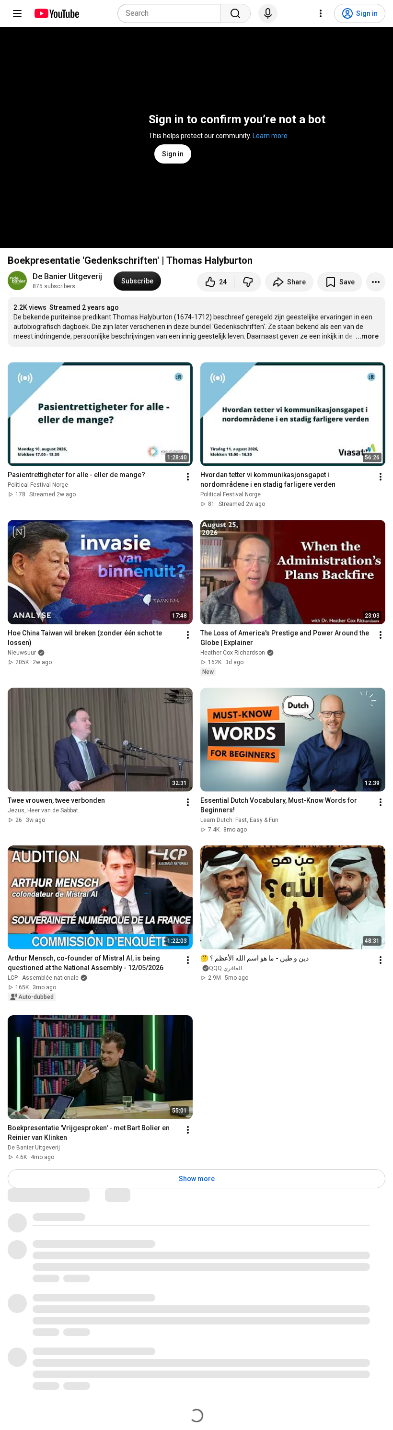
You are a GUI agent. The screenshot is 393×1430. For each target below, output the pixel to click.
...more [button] (367, 336)
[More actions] (375, 282)
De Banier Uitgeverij (67, 276)
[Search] (235, 13)
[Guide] (17, 13)
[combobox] (172, 13)
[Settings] (320, 13)
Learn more (270, 136)
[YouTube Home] (56, 13)
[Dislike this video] (247, 282)
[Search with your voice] (267, 13)
